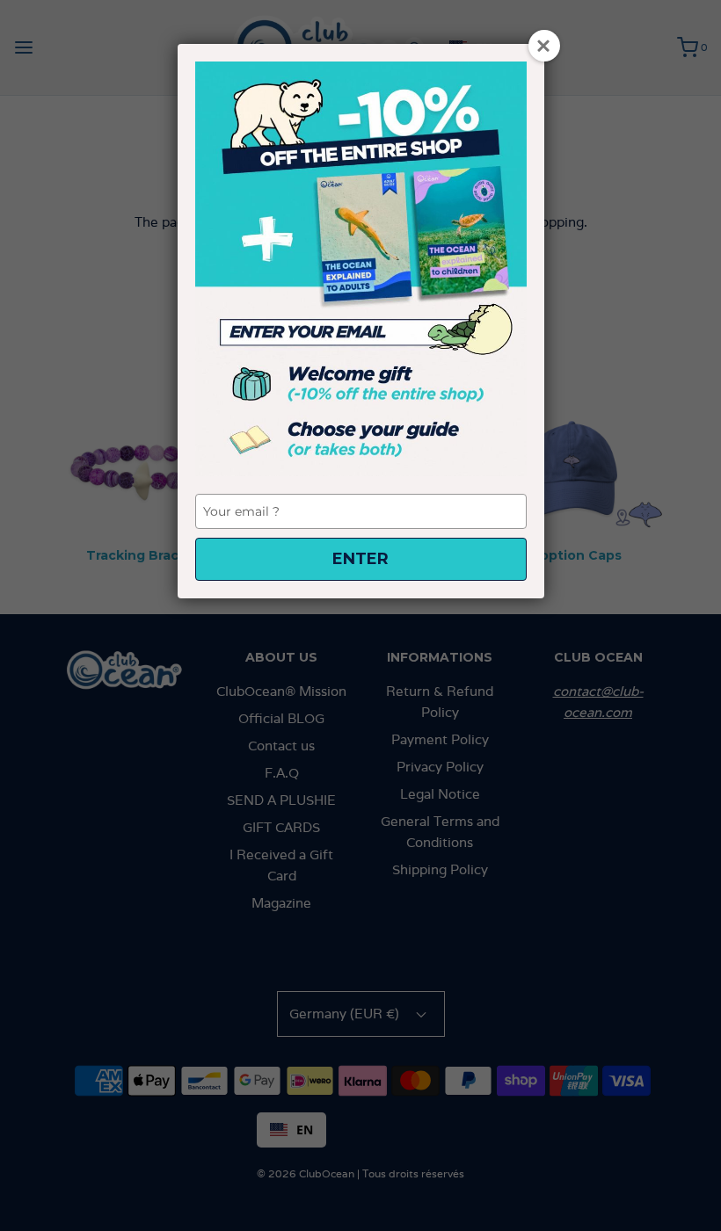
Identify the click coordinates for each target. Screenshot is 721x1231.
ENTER (360, 558)
